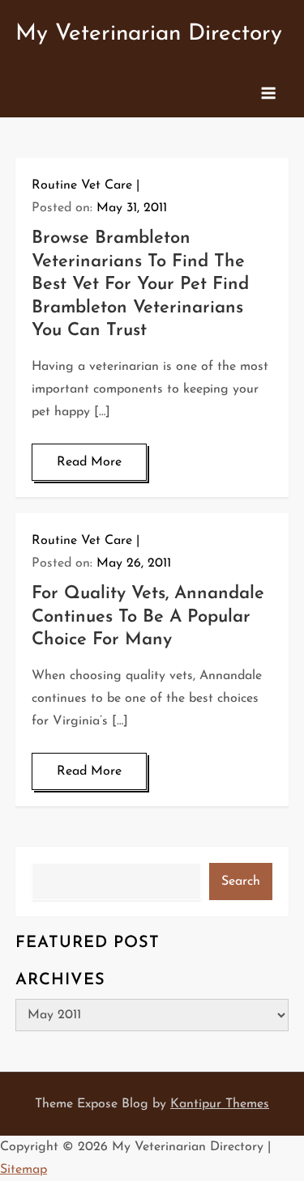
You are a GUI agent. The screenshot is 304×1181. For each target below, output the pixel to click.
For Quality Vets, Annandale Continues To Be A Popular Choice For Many (148, 616)
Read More (89, 462)
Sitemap (23, 1169)
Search (240, 881)
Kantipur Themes (219, 1104)
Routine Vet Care (82, 185)
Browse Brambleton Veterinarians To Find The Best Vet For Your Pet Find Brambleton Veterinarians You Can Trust (140, 284)
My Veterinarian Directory (148, 34)
